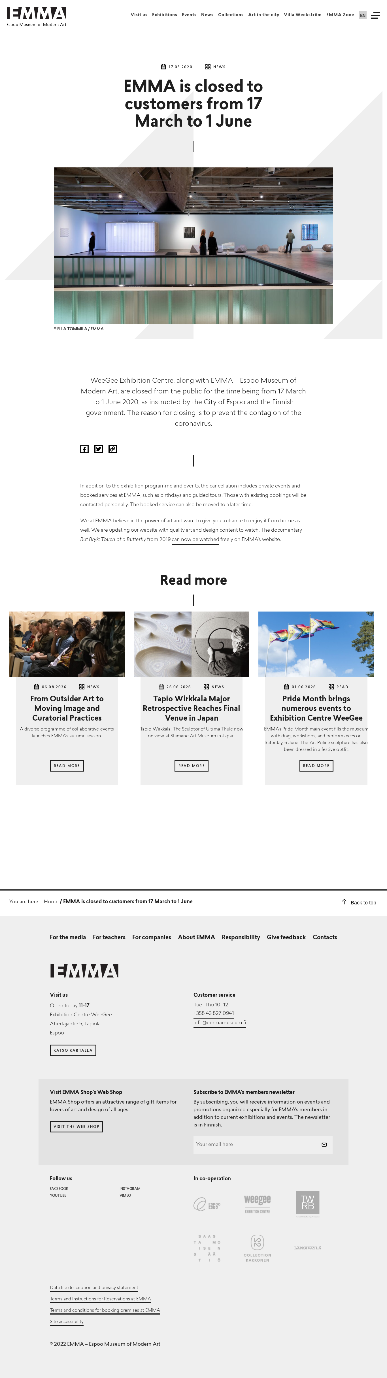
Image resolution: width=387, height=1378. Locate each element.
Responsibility (241, 938)
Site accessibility (67, 1322)
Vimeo (125, 1196)
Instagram (130, 1189)
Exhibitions (164, 15)
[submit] (324, 1145)
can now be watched (195, 539)
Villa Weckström (303, 15)
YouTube (58, 1196)
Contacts (325, 938)
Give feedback (286, 938)
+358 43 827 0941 (214, 1013)
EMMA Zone (340, 15)
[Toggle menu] (375, 15)
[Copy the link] (113, 451)
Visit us (139, 15)
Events (189, 15)
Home (51, 902)
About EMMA (196, 938)
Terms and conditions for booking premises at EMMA (105, 1310)
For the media (68, 938)
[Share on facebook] (85, 451)
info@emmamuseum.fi (220, 1023)
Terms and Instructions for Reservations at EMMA (100, 1299)
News (207, 15)
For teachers (109, 938)
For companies (151, 938)
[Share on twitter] (99, 451)
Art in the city (263, 15)
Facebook (59, 1189)
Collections (231, 15)
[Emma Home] (36, 13)
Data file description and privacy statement (94, 1288)
